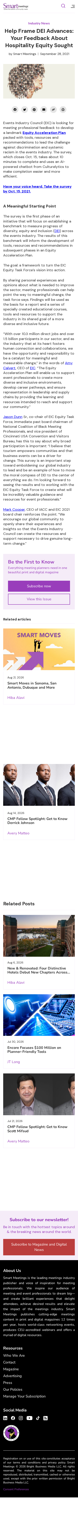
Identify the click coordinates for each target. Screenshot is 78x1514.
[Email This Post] (43, 109)
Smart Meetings (15, 6)
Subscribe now (39, 586)
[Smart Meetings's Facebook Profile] (13, 1417)
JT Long (13, 1061)
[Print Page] (63, 109)
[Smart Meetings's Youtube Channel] (29, 1417)
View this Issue (39, 599)
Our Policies (12, 1389)
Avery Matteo (18, 833)
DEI (57, 230)
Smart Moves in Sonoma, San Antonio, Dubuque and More (32, 685)
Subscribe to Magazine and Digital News (39, 1247)
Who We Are (14, 1355)
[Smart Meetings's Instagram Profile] (21, 1417)
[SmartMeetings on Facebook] (15, 109)
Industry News (39, 23)
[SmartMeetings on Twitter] (24, 109)
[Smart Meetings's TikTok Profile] (38, 1417)
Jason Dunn (12, 416)
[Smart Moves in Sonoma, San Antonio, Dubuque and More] (39, 649)
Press (7, 1382)
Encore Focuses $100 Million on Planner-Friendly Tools (34, 1049)
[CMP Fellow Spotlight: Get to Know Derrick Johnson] (39, 785)
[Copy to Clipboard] (53, 109)
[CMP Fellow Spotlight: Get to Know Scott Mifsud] (39, 1094)
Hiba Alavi (15, 697)
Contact (9, 1362)
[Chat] (63, 6)
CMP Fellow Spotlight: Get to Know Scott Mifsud (37, 1128)
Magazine (11, 1369)
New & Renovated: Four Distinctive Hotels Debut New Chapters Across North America (37, 972)
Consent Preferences (16, 1489)
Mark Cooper (14, 509)
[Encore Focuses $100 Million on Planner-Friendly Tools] (39, 1015)
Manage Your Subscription (24, 1396)
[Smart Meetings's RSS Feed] (45, 1417)
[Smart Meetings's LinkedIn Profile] (5, 1417)
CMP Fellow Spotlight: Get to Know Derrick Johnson (37, 820)
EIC (32, 368)
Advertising (12, 1375)
